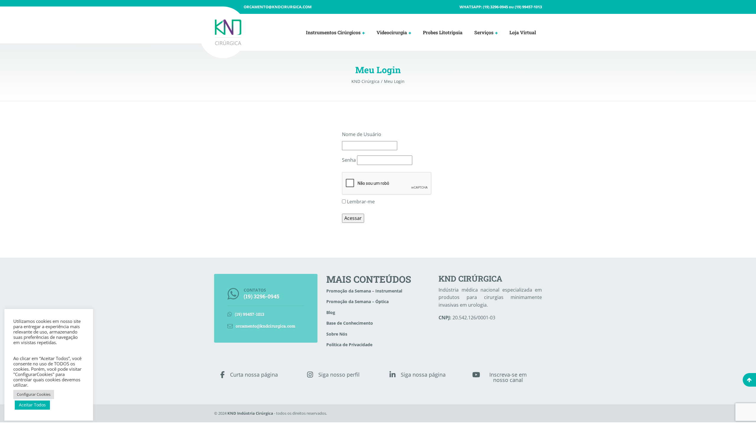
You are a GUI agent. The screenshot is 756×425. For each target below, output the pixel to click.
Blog (330, 312)
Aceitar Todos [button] (32, 405)
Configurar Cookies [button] (33, 394)
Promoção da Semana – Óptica (357, 301)
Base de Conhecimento (349, 323)
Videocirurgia (392, 32)
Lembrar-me (360, 201)
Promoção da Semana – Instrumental (364, 291)
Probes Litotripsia (442, 32)
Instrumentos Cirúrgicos (333, 32)
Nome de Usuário (361, 134)
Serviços (483, 32)
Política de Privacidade (349, 344)
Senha (349, 160)
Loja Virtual (522, 32)
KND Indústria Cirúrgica (250, 413)
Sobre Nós (336, 334)
